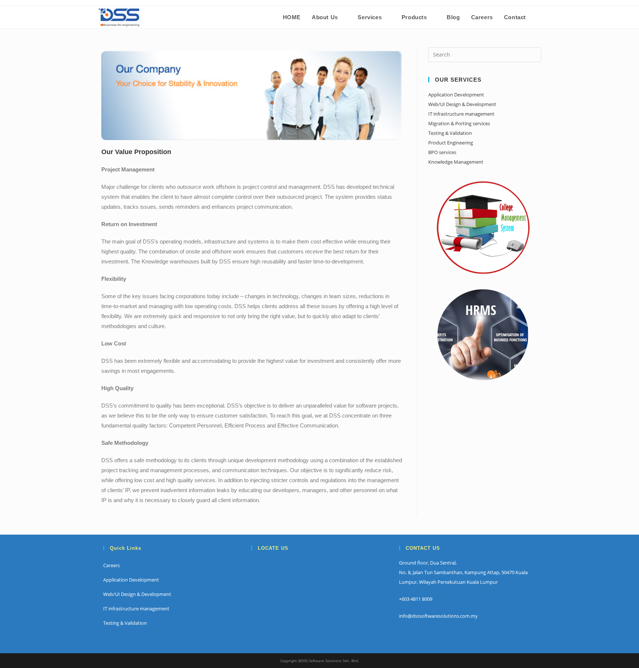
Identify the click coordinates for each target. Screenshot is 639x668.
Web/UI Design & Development (462, 104)
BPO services (442, 152)
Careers (111, 565)
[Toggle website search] (539, 17)
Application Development (456, 94)
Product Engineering (450, 142)
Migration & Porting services (459, 123)
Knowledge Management (455, 162)
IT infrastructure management (461, 113)
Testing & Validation (450, 133)
